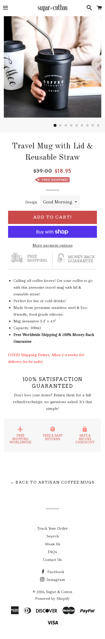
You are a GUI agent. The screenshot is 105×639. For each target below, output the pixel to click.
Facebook (55, 571)
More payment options (53, 245)
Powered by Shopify (52, 598)
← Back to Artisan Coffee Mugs (52, 482)
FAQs (52, 551)
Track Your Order (52, 528)
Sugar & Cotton (59, 591)
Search (53, 536)
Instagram (55, 579)
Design (31, 202)
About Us (52, 544)
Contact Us (52, 559)
